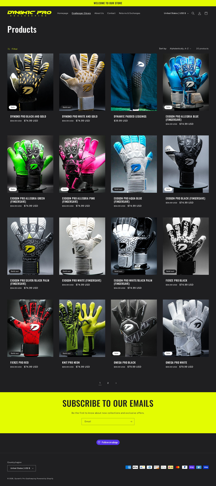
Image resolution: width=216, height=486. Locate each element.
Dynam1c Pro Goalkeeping (26, 479)
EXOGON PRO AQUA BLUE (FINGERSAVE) (128, 200)
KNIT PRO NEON (71, 362)
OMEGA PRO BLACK (125, 362)
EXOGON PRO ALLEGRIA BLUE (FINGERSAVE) (182, 118)
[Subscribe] (131, 421)
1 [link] (100, 383)
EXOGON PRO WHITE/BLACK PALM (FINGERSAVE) (133, 282)
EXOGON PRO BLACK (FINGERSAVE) (185, 198)
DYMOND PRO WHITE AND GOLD (80, 116)
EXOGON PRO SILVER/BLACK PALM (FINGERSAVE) (29, 282)
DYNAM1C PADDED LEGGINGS (130, 116)
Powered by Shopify (45, 479)
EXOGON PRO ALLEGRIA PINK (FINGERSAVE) (78, 200)
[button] (193, 13)
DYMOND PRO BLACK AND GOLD (28, 116)
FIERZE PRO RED (19, 362)
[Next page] (116, 383)
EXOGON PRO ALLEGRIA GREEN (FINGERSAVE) (27, 200)
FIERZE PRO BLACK (176, 280)
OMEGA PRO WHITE (176, 362)
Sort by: (163, 48)
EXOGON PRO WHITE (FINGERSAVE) (81, 280)
